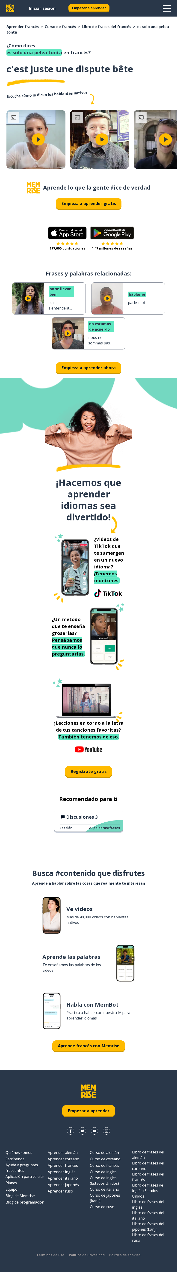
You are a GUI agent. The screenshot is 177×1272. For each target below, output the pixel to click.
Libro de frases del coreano (148, 1166)
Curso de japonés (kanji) (105, 1198)
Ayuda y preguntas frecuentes (22, 1167)
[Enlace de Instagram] (106, 1131)
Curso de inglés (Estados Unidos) (104, 1180)
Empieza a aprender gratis (88, 203)
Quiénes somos (19, 1152)
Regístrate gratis (88, 771)
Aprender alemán (63, 1152)
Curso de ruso (102, 1206)
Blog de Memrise (20, 1195)
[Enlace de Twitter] (82, 1131)
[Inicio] (33, 187)
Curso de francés (60, 26)
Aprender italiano (63, 1178)
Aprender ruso (60, 1191)
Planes (11, 1182)
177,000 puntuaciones (67, 248)
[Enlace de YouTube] (94, 1131)
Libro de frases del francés (106, 26)
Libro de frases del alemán (148, 1155)
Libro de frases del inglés (148, 1204)
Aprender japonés (63, 1184)
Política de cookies (125, 1255)
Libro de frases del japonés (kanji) (148, 1226)
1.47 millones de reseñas (112, 248)
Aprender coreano (63, 1158)
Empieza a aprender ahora (88, 367)
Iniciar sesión (42, 8)
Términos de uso (50, 1255)
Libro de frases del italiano (148, 1215)
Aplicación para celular (25, 1176)
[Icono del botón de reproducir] (38, 139)
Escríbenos (15, 1158)
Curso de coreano (105, 1158)
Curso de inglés (103, 1171)
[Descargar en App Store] (67, 233)
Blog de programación (25, 1202)
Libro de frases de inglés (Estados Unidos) (147, 1191)
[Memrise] (10, 8)
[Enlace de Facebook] (70, 1131)
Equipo (12, 1189)
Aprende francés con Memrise (88, 1045)
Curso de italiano (104, 1189)
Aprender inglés (61, 1171)
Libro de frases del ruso (148, 1237)
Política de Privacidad (87, 1255)
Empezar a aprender (89, 8)
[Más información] (166, 8)
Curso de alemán (104, 1152)
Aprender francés (22, 26)
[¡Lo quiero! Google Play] (112, 233)
